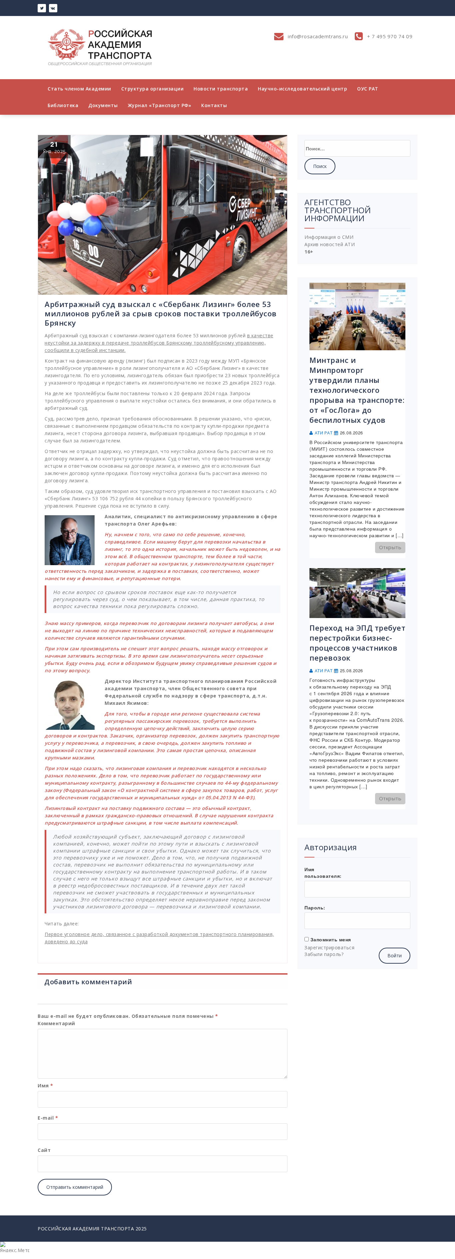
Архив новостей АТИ (329, 244)
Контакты (214, 105)
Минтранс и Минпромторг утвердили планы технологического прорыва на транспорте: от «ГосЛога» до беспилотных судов (356, 390)
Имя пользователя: (323, 872)
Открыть (390, 547)
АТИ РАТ (324, 433)
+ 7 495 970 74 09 (388, 36)
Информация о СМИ (328, 237)
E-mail (48, 1118)
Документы (103, 105)
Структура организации (152, 88)
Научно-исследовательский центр (302, 88)
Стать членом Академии (79, 88)
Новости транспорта (221, 88)
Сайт (44, 1150)
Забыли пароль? (323, 954)
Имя (45, 1085)
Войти (394, 955)
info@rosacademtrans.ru (317, 36)
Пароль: (314, 907)
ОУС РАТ (367, 88)
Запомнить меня (330, 939)
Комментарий (56, 1023)
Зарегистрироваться (329, 947)
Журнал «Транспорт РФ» (160, 105)
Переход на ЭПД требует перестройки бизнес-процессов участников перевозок (357, 643)
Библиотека (63, 105)
